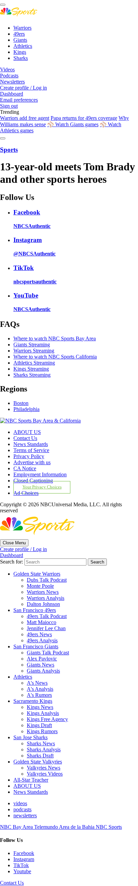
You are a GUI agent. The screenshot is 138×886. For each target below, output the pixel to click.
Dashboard (11, 94)
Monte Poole (40, 586)
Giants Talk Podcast (48, 652)
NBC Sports (109, 827)
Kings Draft (39, 725)
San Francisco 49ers (34, 610)
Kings (19, 52)
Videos (7, 69)
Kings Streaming (31, 369)
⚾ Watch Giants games (72, 124)
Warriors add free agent (24, 118)
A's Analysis (40, 689)
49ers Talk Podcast (47, 616)
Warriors (22, 28)
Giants (20, 40)
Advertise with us (32, 462)
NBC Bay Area (17, 827)
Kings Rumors (42, 731)
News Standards (30, 444)
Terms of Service (31, 450)
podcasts (22, 809)
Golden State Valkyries (37, 761)
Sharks (20, 58)
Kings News (40, 707)
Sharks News (41, 743)
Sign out (9, 106)
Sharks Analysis (44, 749)
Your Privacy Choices (42, 487)
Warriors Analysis (45, 598)
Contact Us (25, 438)
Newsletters (12, 81)
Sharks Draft (40, 755)
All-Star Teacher (30, 780)
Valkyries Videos (45, 774)
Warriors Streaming (33, 350)
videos (20, 803)
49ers (19, 34)
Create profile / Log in (23, 88)
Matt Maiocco (41, 622)
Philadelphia (26, 409)
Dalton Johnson (43, 604)
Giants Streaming (31, 344)
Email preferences (19, 100)
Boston (20, 403)
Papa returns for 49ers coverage (84, 118)
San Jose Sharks (30, 737)
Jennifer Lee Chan (46, 628)
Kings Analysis (43, 713)
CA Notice (24, 468)
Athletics (22, 46)
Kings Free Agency (47, 719)
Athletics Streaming (34, 363)
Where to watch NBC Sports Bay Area (54, 338)
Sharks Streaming (32, 375)
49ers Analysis (42, 640)
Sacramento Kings (32, 701)
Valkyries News (43, 768)
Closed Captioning (33, 480)
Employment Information (40, 474)
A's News (37, 683)
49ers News (39, 634)
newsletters (25, 815)
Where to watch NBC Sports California (55, 357)
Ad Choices (26, 493)
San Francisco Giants (35, 646)
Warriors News (43, 592)
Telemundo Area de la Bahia (65, 827)
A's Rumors (39, 695)
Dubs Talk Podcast (47, 580)
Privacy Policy (28, 456)
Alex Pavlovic (42, 658)
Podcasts (9, 75)
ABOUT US (27, 432)
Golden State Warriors (36, 574)
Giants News (40, 665)
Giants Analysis (43, 671)
